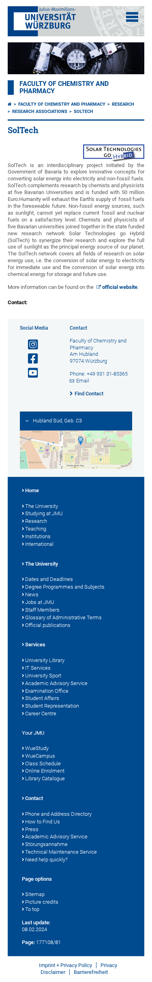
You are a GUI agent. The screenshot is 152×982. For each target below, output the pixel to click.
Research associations (39, 111)
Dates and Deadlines (49, 579)
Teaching (35, 529)
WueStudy (37, 748)
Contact (34, 798)
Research (123, 104)
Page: (28, 942)
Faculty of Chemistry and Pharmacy (61, 104)
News (32, 594)
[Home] (10, 104)
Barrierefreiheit (91, 972)
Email (82, 381)
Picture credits (41, 902)
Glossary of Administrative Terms (63, 617)
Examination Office (47, 691)
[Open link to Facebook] (29, 359)
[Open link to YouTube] (29, 373)
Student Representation (52, 706)
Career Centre (40, 713)
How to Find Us (42, 822)
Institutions (38, 536)
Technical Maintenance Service (61, 852)
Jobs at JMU (39, 602)
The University (41, 506)
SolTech (83, 111)
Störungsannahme (46, 844)
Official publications (48, 625)
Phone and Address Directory (58, 814)
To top (32, 909)
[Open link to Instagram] (29, 345)
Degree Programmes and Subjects (65, 587)
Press (32, 829)
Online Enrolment (44, 771)
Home (32, 490)
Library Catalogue (45, 778)
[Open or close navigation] (132, 17)
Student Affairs (42, 698)
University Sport (43, 676)
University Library (44, 660)
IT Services (38, 668)
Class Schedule (43, 764)
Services (35, 644)
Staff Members (42, 610)
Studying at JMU (44, 513)
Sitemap (35, 894)
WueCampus (40, 756)
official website (119, 287)
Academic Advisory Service (56, 683)
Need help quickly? (46, 860)
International (39, 544)
